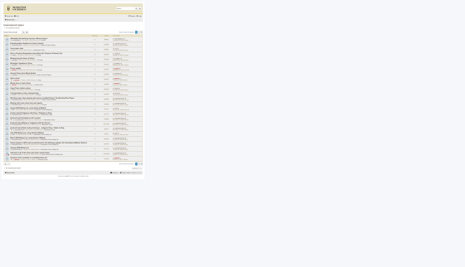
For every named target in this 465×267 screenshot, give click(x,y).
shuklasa (14, 75)
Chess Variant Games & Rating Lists (52, 154)
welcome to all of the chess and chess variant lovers (30, 153)
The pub (43, 40)
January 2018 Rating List (19, 148)
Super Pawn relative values (20, 88)
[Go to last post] (124, 38)
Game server (15, 78)
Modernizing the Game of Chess (22, 58)
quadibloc (15, 60)
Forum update (15, 68)
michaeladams (16, 40)
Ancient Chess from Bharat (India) (23, 73)
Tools (39, 80)
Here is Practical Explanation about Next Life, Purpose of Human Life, (36, 53)
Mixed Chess (39, 85)
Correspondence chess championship (24, 93)
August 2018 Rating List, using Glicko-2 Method (28, 108)
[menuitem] (16, 16)
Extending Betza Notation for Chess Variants (26, 43)
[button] (141, 32)
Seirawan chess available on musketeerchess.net (28, 158)
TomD (14, 89)
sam (13, 50)
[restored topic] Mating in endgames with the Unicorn (30, 123)
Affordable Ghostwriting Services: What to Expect (28, 38)
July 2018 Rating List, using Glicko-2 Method (27, 133)
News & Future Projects (49, 45)
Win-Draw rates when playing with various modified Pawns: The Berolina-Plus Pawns (42, 98)
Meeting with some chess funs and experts (26, 103)
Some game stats (16, 48)
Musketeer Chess (39, 50)
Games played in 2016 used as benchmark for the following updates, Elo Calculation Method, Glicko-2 (48, 143)
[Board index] (16, 8)
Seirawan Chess (43, 159)
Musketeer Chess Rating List (43, 109)
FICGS (14, 94)
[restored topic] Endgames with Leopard (25, 118)
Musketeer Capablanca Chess (21, 63)
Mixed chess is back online (20, 83)
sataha (14, 55)
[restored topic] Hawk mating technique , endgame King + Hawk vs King (37, 128)
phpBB (67, 176)
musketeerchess (17, 45)
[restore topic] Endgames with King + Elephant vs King (31, 113)
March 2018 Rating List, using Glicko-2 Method (27, 138)
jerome (14, 70)
